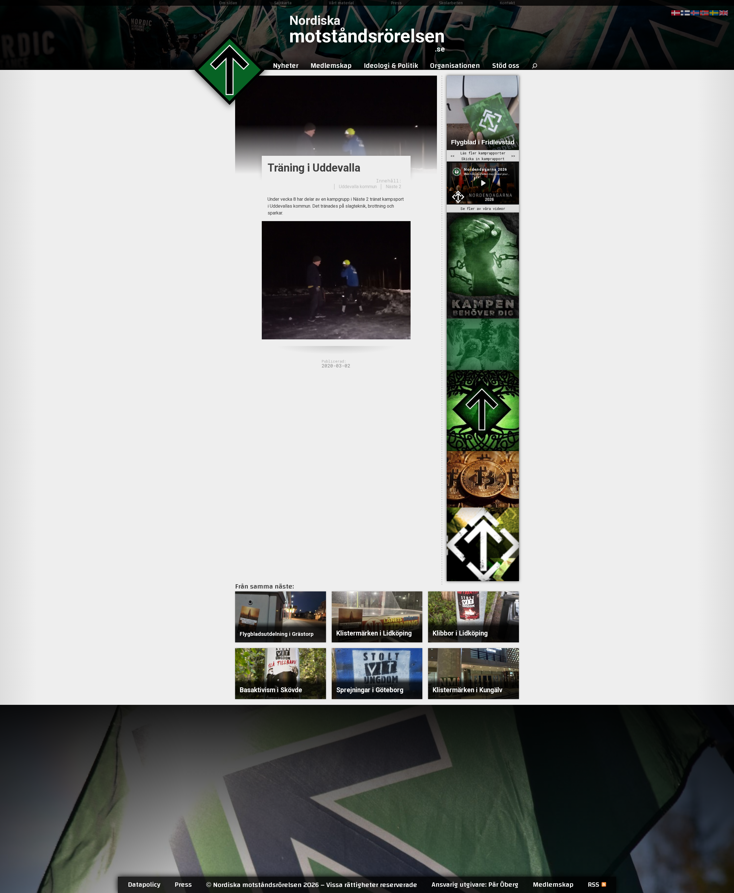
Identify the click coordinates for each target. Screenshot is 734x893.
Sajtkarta (283, 3)
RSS (593, 885)
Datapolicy (144, 885)
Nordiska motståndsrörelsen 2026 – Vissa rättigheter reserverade (311, 885)
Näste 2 (393, 186)
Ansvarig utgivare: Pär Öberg (475, 885)
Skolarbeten (451, 3)
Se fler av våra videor (482, 208)
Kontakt (507, 3)
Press (396, 3)
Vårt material (341, 3)
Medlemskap (553, 885)
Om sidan (228, 3)
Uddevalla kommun (358, 186)
